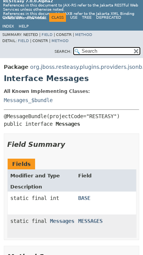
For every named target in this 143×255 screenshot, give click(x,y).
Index (8, 26)
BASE (84, 198)
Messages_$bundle (28, 100)
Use (73, 17)
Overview (12, 17)
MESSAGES (90, 221)
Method (83, 34)
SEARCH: (63, 51)
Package (36, 17)
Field (47, 34)
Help (24, 26)
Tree (87, 17)
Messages (62, 221)
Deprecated (108, 17)
